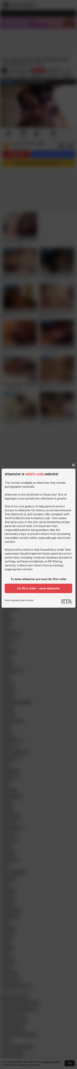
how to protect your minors (19, 600)
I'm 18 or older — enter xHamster (38, 588)
